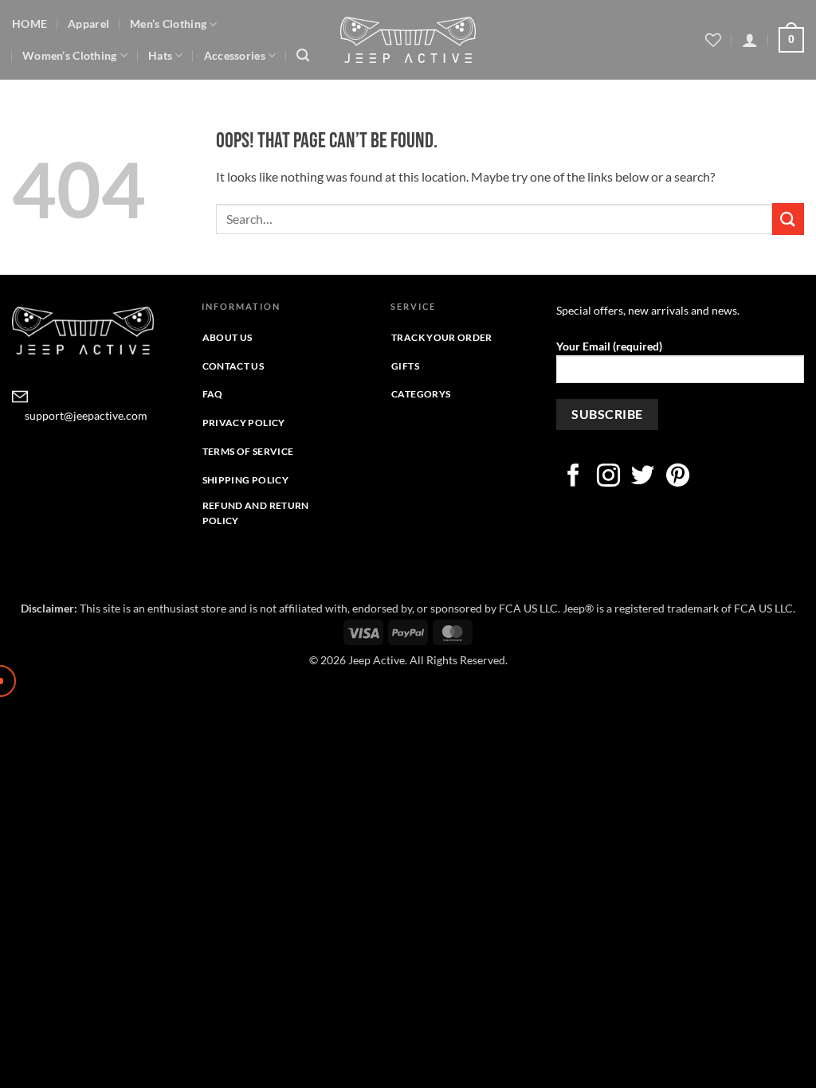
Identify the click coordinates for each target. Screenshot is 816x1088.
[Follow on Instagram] (608, 477)
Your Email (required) (609, 346)
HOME (29, 23)
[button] (302, 55)
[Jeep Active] (408, 40)
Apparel (88, 23)
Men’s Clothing (168, 23)
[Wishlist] (713, 39)
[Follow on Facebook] (573, 477)
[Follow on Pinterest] (677, 477)
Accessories (234, 55)
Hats (160, 55)
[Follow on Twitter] (642, 477)
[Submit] (788, 218)
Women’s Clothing (69, 55)
